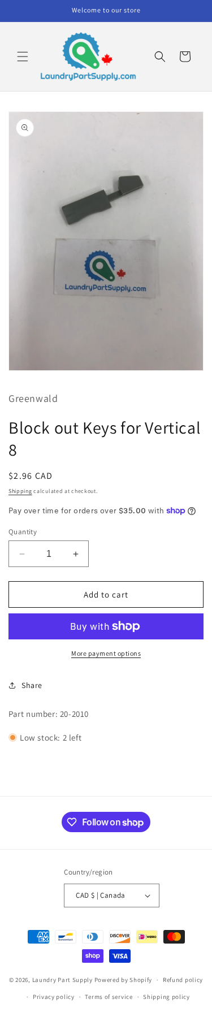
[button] (22, 56)
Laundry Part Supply (63, 980)
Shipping (20, 491)
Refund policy (183, 980)
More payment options (106, 653)
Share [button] (31, 685)
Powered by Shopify (123, 980)
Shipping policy (166, 997)
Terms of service (108, 997)
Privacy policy (54, 997)
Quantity (22, 532)
